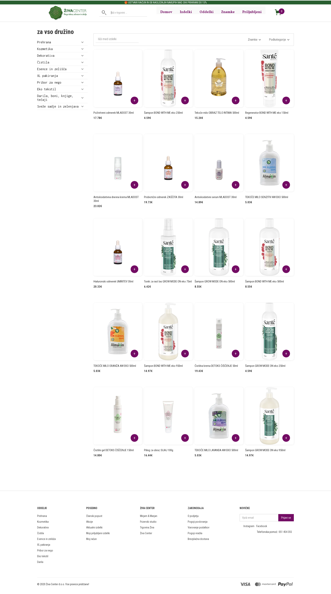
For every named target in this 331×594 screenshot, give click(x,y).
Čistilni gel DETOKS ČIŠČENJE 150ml (113, 450)
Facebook (261, 526)
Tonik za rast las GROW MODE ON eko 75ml (168, 281)
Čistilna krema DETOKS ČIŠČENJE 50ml (216, 366)
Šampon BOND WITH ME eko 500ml (264, 281)
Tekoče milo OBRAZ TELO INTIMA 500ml (217, 112)
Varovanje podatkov (198, 527)
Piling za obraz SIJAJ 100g (158, 450)
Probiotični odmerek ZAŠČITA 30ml (163, 197)
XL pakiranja (43, 544)
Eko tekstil (42, 556)
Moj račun (91, 539)
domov (166, 12)
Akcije (89, 521)
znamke (228, 12)
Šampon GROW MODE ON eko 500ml (215, 281)
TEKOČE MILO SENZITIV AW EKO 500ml (266, 197)
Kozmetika (43, 521)
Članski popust (94, 515)
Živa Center (146, 533)
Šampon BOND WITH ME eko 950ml (163, 366)
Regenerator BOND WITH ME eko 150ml (266, 112)
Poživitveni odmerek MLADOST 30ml (113, 112)
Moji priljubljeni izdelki (98, 533)
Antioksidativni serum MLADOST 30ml (216, 197)
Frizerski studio (148, 521)
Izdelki (186, 12)
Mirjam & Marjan (148, 515)
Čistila (40, 533)
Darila (40, 562)
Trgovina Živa (147, 527)
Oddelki (207, 12)
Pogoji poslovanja (197, 521)
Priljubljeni (252, 12)
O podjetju (193, 515)
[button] (62, 42)
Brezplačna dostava (198, 539)
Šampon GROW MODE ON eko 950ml (265, 450)
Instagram (248, 526)
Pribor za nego (45, 550)
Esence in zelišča (46, 539)
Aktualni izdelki (94, 527)
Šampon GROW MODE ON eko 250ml (265, 366)
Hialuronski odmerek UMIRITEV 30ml (113, 281)
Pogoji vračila (195, 533)
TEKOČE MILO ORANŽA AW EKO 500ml (114, 366)
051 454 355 (285, 531)
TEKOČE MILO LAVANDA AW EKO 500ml (216, 450)
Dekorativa (43, 527)
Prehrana (42, 515)
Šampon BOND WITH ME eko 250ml (163, 112)
